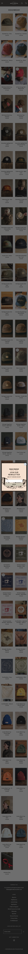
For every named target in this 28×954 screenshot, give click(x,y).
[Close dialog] (25, 464)
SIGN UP (14, 484)
